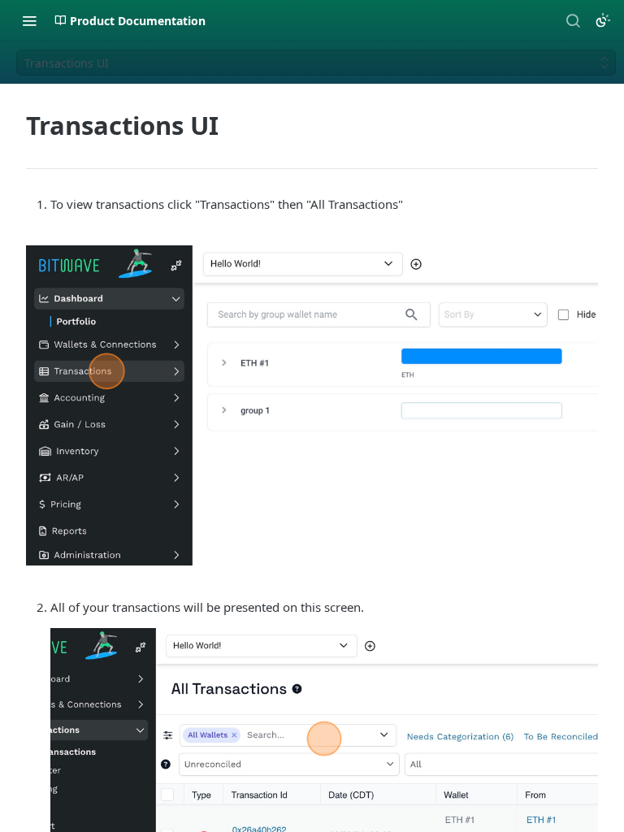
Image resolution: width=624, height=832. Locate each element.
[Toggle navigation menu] (29, 20)
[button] (312, 405)
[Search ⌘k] (573, 20)
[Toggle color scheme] (603, 20)
